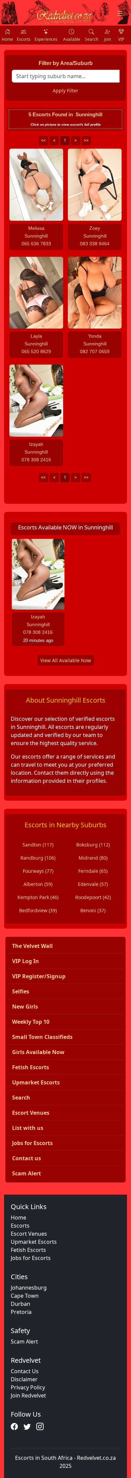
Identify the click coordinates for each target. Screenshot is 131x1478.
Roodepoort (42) (93, 897)
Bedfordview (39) (38, 910)
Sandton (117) (38, 844)
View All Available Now (65, 660)
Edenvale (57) (93, 884)
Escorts (20, 1225)
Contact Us (25, 1371)
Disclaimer (24, 1379)
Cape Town (25, 1295)
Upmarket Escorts (34, 1241)
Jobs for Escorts (31, 1258)
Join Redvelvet (28, 1395)
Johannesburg (29, 1287)
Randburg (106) (37, 858)
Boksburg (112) (93, 844)
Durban (20, 1303)
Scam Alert (24, 1341)
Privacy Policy (28, 1387)
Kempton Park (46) (37, 897)
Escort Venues (29, 1233)
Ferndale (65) (92, 871)
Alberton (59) (38, 884)
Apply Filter (65, 90)
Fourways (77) (38, 871)
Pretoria (21, 1312)
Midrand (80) (93, 858)
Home (18, 1217)
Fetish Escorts (28, 1250)
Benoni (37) (92, 910)
